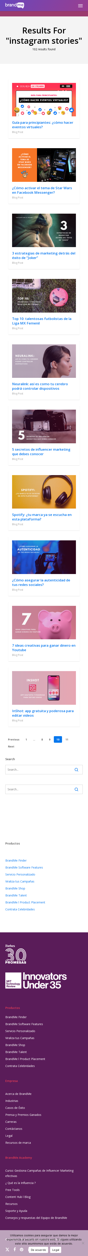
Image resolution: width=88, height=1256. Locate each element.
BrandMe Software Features (24, 867)
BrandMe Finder (16, 860)
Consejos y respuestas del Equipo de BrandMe (36, 1218)
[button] (80, 5)
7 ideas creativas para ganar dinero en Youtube (44, 647)
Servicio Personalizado (20, 874)
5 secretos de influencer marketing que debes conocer (41, 451)
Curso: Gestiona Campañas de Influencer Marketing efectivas (39, 1173)
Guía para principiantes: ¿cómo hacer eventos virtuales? (42, 124)
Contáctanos (13, 1129)
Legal (8, 1136)
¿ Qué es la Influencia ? (20, 1183)
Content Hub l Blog (17, 1197)
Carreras (11, 1122)
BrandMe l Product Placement (25, 902)
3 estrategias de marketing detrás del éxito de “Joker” (43, 255)
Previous (13, 739)
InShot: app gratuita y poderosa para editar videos (43, 713)
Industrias (11, 1101)
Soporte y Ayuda (16, 1211)
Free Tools (12, 1190)
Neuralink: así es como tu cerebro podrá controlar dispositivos (40, 386)
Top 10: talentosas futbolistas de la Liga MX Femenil (41, 320)
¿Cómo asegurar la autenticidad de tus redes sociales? (41, 582)
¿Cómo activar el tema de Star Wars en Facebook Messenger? (42, 190)
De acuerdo (38, 1249)
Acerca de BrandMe (18, 1094)
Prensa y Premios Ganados (23, 1115)
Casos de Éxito (15, 1108)
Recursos (11, 1204)
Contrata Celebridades (20, 909)
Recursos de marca (18, 1143)
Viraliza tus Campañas (19, 881)
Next (11, 746)
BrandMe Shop (15, 888)
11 (66, 739)
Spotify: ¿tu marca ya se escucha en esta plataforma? (42, 516)
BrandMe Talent (16, 895)
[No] (83, 1243)
